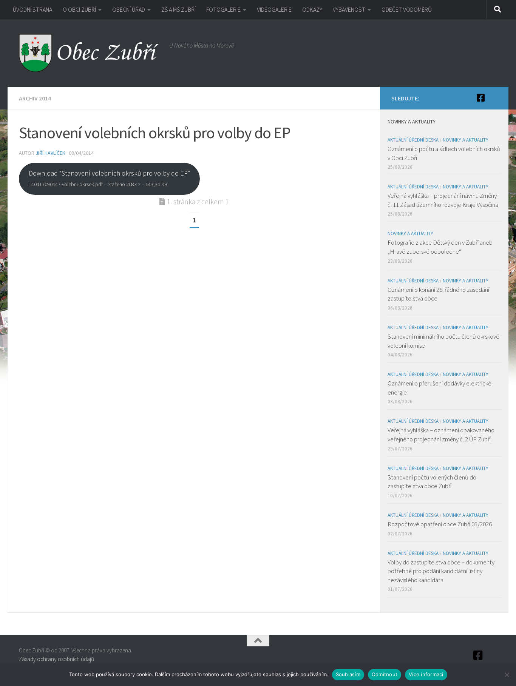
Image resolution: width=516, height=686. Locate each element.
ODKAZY (312, 9)
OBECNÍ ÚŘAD (128, 9)
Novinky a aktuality (465, 140)
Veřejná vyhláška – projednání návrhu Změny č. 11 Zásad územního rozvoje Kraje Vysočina (443, 200)
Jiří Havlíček (50, 153)
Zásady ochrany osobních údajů (56, 659)
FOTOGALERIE (223, 9)
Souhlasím (348, 674)
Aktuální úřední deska (413, 140)
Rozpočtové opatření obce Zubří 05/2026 (440, 524)
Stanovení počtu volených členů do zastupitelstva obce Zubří (432, 481)
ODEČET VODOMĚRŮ (407, 9)
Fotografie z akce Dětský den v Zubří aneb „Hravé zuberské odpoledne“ (440, 247)
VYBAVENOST (349, 9)
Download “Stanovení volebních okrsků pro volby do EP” (109, 178)
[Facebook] (480, 97)
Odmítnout (384, 674)
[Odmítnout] (506, 674)
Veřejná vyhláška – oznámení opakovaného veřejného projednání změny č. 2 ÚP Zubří (441, 434)
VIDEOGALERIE (274, 9)
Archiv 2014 (35, 98)
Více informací (426, 674)
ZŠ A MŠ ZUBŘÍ (178, 9)
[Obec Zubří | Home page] (90, 53)
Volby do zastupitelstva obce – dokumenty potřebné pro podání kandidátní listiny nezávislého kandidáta (441, 571)
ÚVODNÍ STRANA (32, 9)
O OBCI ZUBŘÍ (79, 9)
